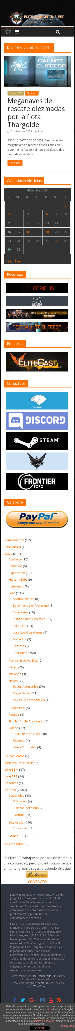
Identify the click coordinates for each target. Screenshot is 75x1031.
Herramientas (14, 756)
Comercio (15, 566)
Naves (13, 681)
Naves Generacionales (29, 700)
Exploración (17, 573)
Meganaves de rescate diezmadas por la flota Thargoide (36, 112)
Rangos (14, 714)
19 (37, 232)
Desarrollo (16, 822)
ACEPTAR (39, 1028)
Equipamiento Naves (27, 734)
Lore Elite (19, 626)
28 (56, 241)
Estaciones (20, 612)
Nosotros (11, 783)
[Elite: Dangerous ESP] (37, 13)
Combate (15, 559)
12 (37, 223)
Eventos (19, 815)
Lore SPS (10, 776)
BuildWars (20, 801)
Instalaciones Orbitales (29, 619)
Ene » (18, 261)
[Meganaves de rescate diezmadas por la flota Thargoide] (37, 58)
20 (47, 232)
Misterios (19, 639)
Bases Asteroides (25, 686)
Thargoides (21, 653)
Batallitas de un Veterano (31, 605)
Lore (12, 593)
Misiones (15, 674)
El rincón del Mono (26, 808)
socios (48, 1009)
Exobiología (12, 547)
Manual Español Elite (23, 660)
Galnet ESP (16, 93)
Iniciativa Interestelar (19, 763)
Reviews (19, 740)
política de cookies (43, 1021)
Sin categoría (13, 844)
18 (28, 232)
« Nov (8, 261)
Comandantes (14, 540)
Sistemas (19, 646)
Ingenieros (16, 586)
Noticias (31, 93)
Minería (14, 667)
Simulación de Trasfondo (26, 721)
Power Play (17, 708)
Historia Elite (18, 579)
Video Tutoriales (24, 747)
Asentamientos (23, 599)
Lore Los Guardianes (27, 632)
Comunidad (16, 795)
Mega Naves (22, 693)
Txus (40, 131)
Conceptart (21, 828)
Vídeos (13, 728)
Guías (8, 553)
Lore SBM (11, 769)
